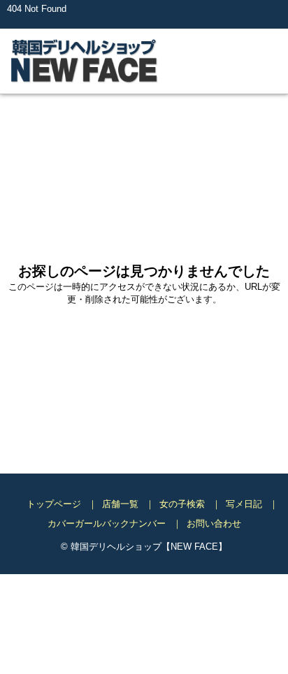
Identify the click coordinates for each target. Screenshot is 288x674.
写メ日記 (244, 504)
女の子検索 (182, 504)
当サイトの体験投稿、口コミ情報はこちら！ (91, 23)
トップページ (54, 504)
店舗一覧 (120, 504)
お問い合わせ (214, 524)
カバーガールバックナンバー (107, 524)
